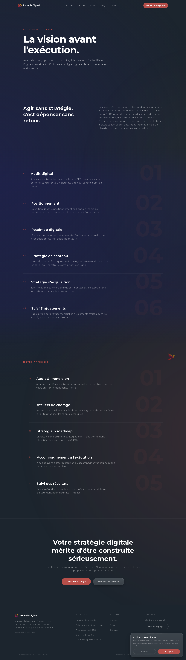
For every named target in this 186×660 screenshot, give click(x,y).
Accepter (169, 651)
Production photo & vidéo (88, 640)
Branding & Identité (85, 635)
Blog (103, 5)
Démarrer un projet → (156, 626)
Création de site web (86, 620)
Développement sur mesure (89, 625)
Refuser (144, 651)
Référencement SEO (86, 630)
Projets (93, 5)
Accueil (69, 5)
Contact (113, 5)
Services (81, 5)
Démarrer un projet (155, 5)
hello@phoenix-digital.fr (155, 620)
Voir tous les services (108, 581)
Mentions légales (122, 654)
